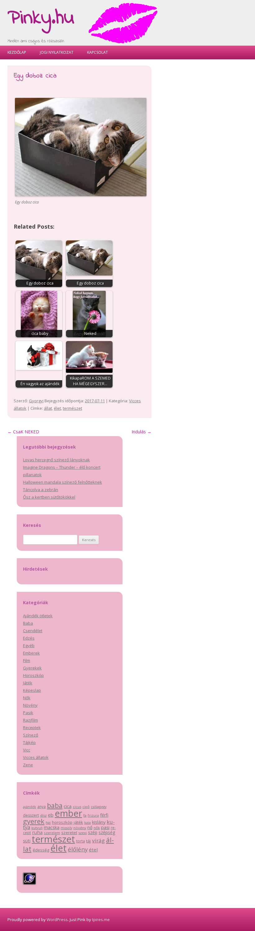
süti (26, 841)
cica (68, 806)
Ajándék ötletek (38, 615)
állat (48, 408)
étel (93, 850)
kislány (98, 822)
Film (26, 660)
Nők (26, 698)
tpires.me (101, 919)
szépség (107, 832)
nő (89, 827)
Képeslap (32, 690)
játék (78, 822)
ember (68, 813)
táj (88, 841)
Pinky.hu (40, 18)
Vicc (26, 750)
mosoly (66, 828)
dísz (43, 815)
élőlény (78, 849)
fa (84, 815)
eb (50, 815)
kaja (87, 822)
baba (55, 805)
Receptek (32, 727)
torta (80, 841)
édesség (41, 850)
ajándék (29, 807)
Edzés (29, 638)
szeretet (69, 832)
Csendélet (32, 630)
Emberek (31, 653)
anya (41, 806)
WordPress (57, 919)
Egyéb (29, 645)
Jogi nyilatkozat (56, 52)
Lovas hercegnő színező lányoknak (56, 460)
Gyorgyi (36, 401)
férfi (104, 815)
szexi (82, 832)
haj (48, 822)
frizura (93, 815)
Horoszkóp (33, 675)
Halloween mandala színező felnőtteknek (62, 482)
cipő (86, 806)
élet (57, 408)
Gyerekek (32, 668)
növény (79, 827)
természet (72, 408)
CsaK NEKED (23, 432)
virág (98, 840)
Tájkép (29, 742)
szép (92, 832)
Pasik (28, 712)
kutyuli (37, 827)
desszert (31, 815)
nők (97, 827)
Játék (27, 683)
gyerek (33, 821)
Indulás (141, 432)
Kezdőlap (16, 52)
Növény (30, 705)
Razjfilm (30, 720)
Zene (28, 765)
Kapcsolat (97, 52)
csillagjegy (98, 807)
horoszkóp (62, 822)
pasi (105, 827)
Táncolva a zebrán (40, 489)
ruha (37, 832)
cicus (77, 806)
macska (51, 827)
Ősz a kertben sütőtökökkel (49, 497)
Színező (30, 735)
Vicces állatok (36, 757)
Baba (28, 623)
